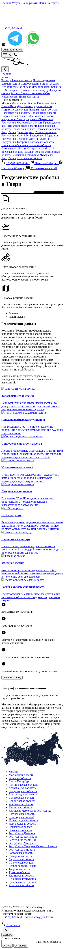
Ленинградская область (37, 106)
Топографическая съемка (16, 80)
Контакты (53, 3)
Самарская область (13, 145)
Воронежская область (14, 116)
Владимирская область (43, 109)
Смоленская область (13, 148)
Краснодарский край (21, 817)
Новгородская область (22, 823)
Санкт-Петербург (12, 106)
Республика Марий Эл (15, 135)
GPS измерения (11, 90)
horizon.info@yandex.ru (39, 917)
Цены (42, 3)
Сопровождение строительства (40, 83)
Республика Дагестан (14, 132)
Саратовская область (38, 145)
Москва (6, 103)
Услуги (16, 3)
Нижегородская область (22, 125)
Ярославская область (29, 158)
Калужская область (13, 119)
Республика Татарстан (15, 142)
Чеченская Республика (25, 154)
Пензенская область (24, 129)
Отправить (20, 945)
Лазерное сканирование (46, 86)
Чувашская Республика (23, 882)
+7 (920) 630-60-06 (12, 28)
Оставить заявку (12, 677)
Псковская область (48, 129)
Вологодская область (43, 112)
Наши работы (29, 3)
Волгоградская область (15, 112)
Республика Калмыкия (43, 132)
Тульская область (33, 151)
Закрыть (7, 934)
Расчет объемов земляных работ (30, 93)
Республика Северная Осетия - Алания (25, 138)
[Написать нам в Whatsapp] (33, 46)
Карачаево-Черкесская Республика (30, 810)
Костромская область (29, 122)
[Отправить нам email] (3, 46)
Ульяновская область (21, 875)
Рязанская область (48, 103)
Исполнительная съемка (16, 86)
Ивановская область (41, 116)
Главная (6, 3)
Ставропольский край (40, 148)
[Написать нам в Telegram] (15, 46)
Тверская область (12, 151)
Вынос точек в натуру (35, 90)
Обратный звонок (12, 49)
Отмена (7, 945)
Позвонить (13, 925)
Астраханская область (15, 109)
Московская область (24, 103)
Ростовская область (42, 142)
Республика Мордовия (44, 135)
